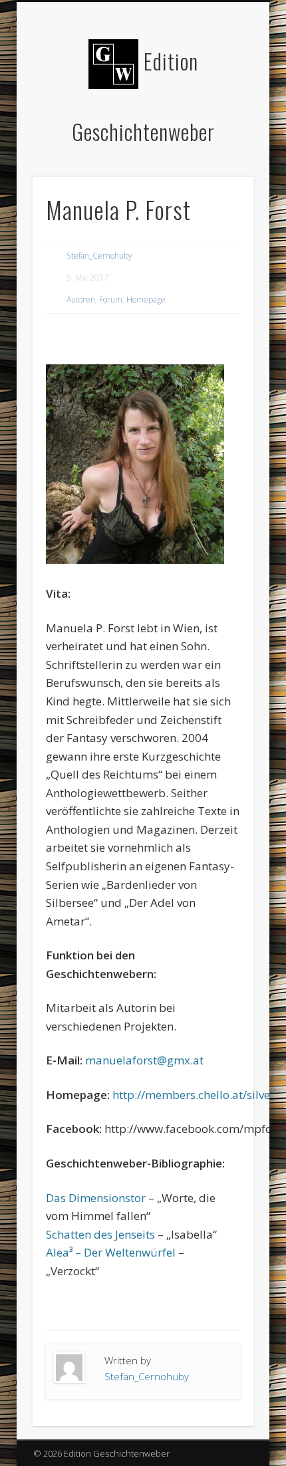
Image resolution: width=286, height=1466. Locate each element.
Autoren (81, 299)
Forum (110, 299)
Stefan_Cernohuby (99, 255)
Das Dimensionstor (96, 1197)
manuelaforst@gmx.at (144, 1060)
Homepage (146, 299)
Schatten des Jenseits (100, 1234)
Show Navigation (221, 119)
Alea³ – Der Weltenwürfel (111, 1252)
